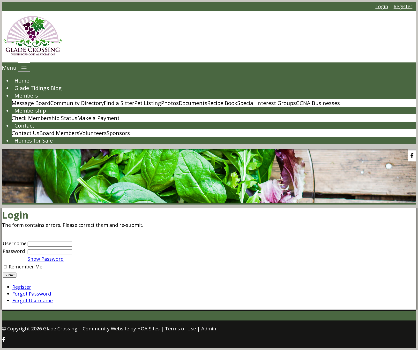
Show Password (46, 259)
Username (15, 243)
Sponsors (118, 133)
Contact (24, 125)
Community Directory (77, 103)
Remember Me (25, 266)
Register (403, 6)
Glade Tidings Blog (38, 87)
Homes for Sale (34, 140)
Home (22, 80)
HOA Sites (148, 328)
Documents (193, 103)
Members (26, 95)
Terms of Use (180, 328)
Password (14, 251)
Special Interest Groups (266, 103)
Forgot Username (32, 300)
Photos (170, 103)
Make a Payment (98, 118)
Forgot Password (31, 293)
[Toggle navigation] (24, 67)
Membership (30, 110)
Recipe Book (222, 103)
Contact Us (25, 133)
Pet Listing (147, 103)
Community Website (106, 328)
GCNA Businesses (318, 103)
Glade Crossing (60, 328)
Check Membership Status (44, 118)
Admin (208, 328)
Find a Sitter (119, 103)
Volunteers (93, 133)
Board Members (59, 133)
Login (381, 6)
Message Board (31, 103)
